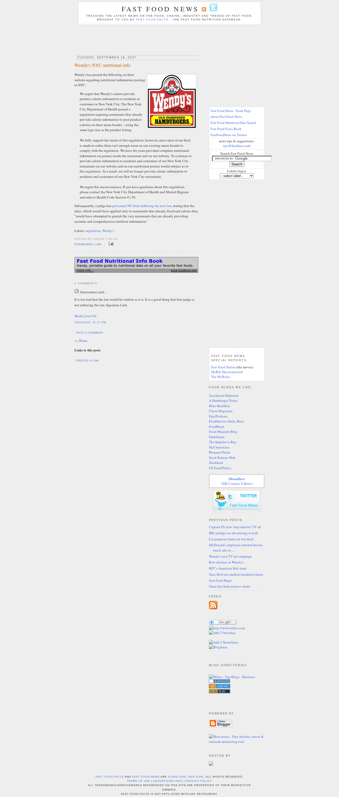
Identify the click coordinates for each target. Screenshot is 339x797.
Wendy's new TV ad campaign (230, 556)
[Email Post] (110, 244)
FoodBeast (216, 426)
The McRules (220, 376)
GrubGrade (217, 436)
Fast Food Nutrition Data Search (233, 122)
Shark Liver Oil (85, 315)
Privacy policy (199, 780)
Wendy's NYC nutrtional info (102, 65)
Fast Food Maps (220, 580)
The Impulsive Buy (223, 442)
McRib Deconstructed (227, 371)
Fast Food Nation (223, 367)
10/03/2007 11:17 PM (90, 322)
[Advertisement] (169, 38)
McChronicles (219, 447)
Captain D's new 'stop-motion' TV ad (235, 526)
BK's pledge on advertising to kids (233, 533)
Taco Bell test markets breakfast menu (236, 574)
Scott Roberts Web (222, 457)
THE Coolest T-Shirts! (237, 481)
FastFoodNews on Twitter (229, 134)
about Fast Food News (226, 116)
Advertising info (168, 780)
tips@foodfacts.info (237, 145)
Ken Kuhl (196, 776)
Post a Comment (90, 332)
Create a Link (87, 360)
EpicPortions (218, 416)
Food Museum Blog (223, 431)
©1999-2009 (177, 776)
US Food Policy (220, 468)
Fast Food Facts (152, 19)
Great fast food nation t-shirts (229, 586)
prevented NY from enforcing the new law (141, 205)
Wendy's (108, 230)
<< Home (80, 340)
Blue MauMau (219, 405)
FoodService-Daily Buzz (226, 421)
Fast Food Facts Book (226, 128)
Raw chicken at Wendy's (226, 562)
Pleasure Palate (219, 452)
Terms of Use (138, 780)
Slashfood (216, 462)
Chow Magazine (221, 410)
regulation (93, 230)
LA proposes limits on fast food (231, 539)
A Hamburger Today (223, 400)
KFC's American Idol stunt (228, 568)
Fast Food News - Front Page (231, 110)
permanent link (88, 244)
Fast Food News (160, 8)
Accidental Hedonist (223, 395)
